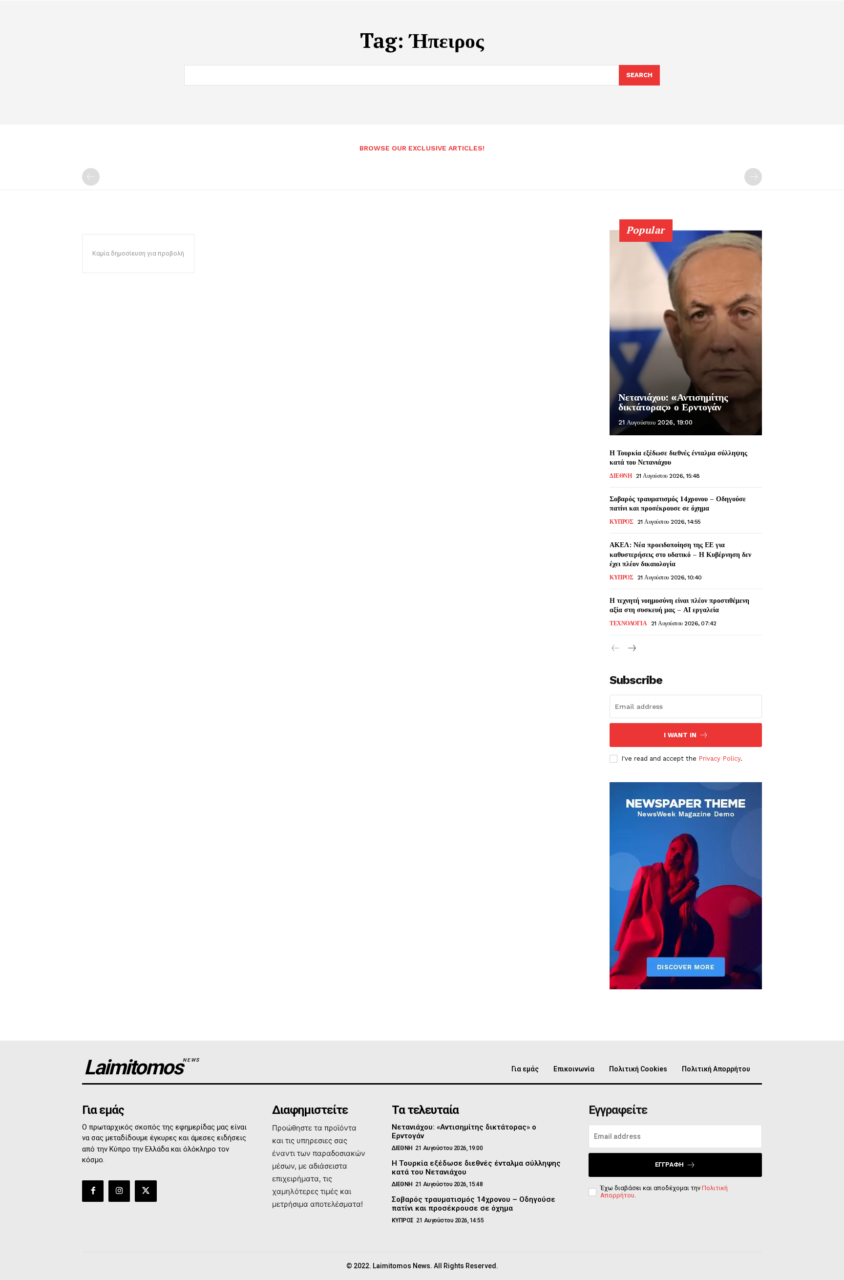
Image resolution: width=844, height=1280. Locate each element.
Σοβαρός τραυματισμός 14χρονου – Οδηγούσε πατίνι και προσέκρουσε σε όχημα (678, 503)
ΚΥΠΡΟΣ (621, 521)
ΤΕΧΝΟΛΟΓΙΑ (628, 623)
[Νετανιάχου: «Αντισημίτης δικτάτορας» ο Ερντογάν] (686, 332)
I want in (680, 735)
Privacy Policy (719, 758)
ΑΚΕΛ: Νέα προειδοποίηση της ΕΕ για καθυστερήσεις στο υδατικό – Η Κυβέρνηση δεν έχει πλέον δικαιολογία (680, 554)
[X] (145, 1191)
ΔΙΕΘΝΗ (621, 475)
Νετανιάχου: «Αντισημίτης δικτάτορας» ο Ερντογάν (673, 402)
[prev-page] (91, 177)
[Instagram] (119, 1191)
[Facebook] (93, 1191)
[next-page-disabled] (753, 177)
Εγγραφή (669, 1164)
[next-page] (631, 648)
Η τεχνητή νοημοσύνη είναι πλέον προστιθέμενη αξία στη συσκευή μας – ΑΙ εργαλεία (679, 605)
